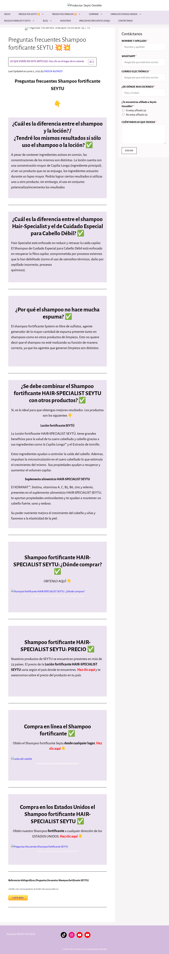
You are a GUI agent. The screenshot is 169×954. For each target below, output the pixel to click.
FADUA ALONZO (53, 71)
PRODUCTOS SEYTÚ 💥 (29, 14)
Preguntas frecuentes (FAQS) (94, 21)
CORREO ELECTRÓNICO (136, 71)
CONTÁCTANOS (125, 21)
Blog (45, 21)
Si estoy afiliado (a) (136, 110)
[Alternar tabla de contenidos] (89, 62)
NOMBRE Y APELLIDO (135, 40)
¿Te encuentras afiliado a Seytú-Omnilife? (139, 104)
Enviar (129, 150)
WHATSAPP (129, 56)
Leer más (18, 897)
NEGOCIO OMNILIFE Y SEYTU (17, 21)
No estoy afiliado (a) (137, 114)
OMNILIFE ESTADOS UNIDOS (124, 14)
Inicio (7, 14)
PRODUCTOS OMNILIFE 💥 (64, 14)
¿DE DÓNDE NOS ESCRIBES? (138, 86)
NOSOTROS (65, 21)
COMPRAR (94, 14)
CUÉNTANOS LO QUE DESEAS (139, 122)
